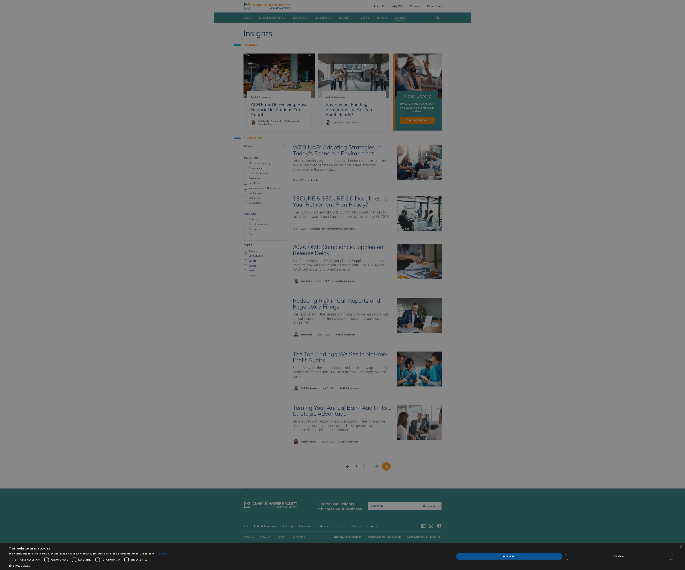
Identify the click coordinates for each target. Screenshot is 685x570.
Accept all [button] (509, 556)
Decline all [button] (619, 556)
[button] (87, 565)
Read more (160, 553)
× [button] (681, 546)
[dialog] (342, 556)
